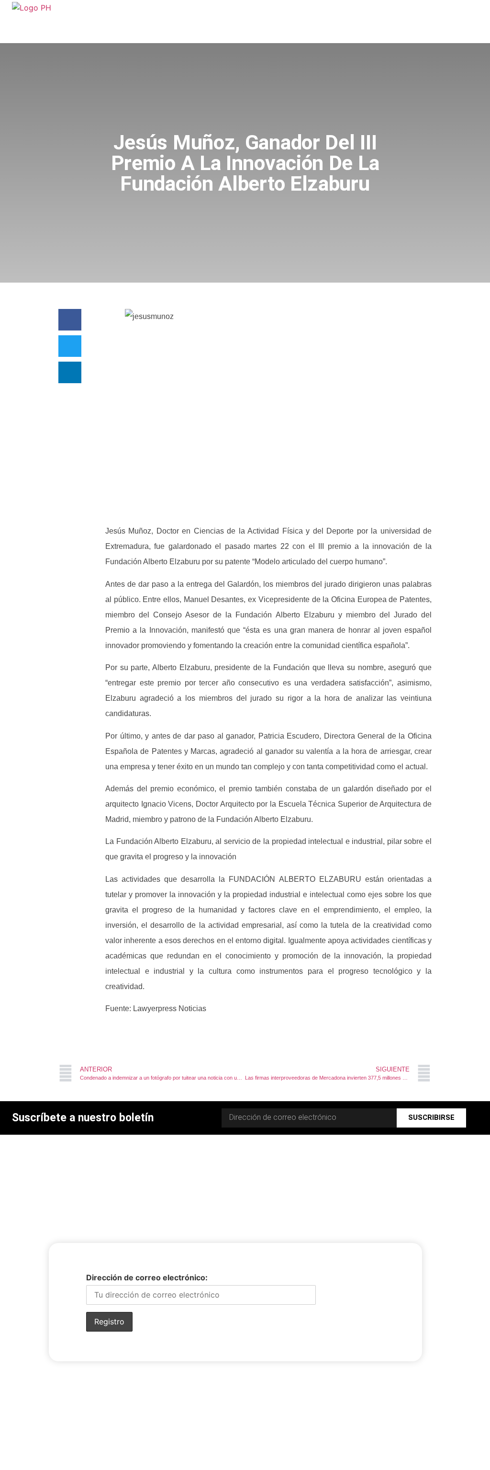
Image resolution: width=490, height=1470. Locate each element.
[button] (69, 319)
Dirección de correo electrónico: (147, 1277)
